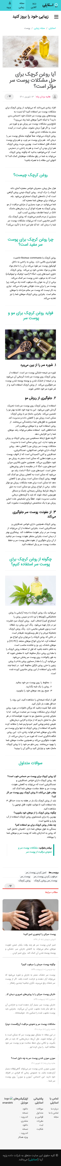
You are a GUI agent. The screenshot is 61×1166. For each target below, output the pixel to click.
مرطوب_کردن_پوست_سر (45, 876)
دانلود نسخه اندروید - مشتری (24, 1115)
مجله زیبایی (21, 5)
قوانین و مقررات (39, 1119)
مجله (56, 1117)
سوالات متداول (39, 1111)
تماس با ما (53, 1113)
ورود (8, 7)
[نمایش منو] (56, 17)
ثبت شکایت (40, 1127)
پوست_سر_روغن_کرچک (45, 880)
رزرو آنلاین (31, 5)
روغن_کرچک (25, 880)
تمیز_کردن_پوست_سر (36, 872)
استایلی (52, 28)
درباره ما (54, 1109)
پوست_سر (25, 876)
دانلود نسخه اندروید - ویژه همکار (23, 1131)
